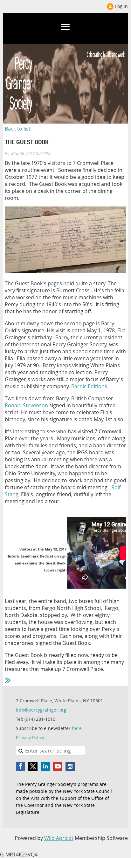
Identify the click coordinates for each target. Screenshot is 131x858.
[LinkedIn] (45, 766)
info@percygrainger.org (41, 710)
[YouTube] (57, 766)
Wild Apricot (58, 837)
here (77, 728)
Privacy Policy (30, 737)
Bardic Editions (89, 386)
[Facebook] (20, 766)
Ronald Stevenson (26, 405)
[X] (33, 766)
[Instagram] (70, 766)
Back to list (18, 128)
